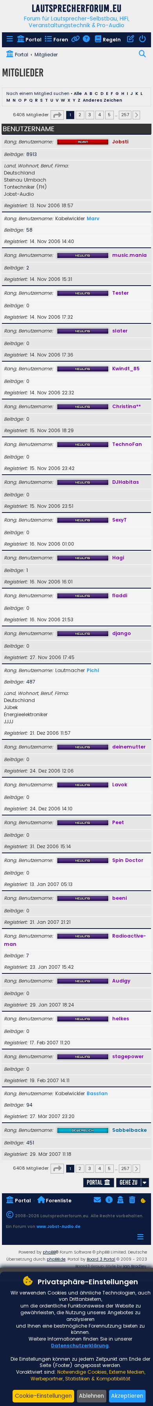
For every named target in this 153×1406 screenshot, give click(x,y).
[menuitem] (10, 40)
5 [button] (109, 114)
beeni (119, 898)
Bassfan (97, 1093)
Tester (120, 293)
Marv (93, 218)
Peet (118, 822)
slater (120, 330)
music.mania (129, 255)
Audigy (121, 980)
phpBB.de (56, 1259)
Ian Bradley (134, 1266)
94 (29, 1104)
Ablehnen (91, 1396)
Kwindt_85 (126, 368)
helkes (120, 1018)
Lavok (119, 784)
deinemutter (129, 746)
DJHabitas (125, 482)
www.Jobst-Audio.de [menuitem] (58, 1227)
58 (29, 230)
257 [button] (125, 114)
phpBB (49, 1252)
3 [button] (89, 114)
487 (30, 681)
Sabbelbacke (129, 1130)
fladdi (119, 595)
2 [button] (79, 114)
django (121, 633)
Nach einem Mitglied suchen (37, 93)
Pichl (93, 670)
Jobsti (120, 141)
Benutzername (29, 129)
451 (30, 1142)
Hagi (118, 557)
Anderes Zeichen (102, 100)
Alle (78, 94)
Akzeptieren (127, 1396)
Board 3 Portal (101, 1259)
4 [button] (99, 114)
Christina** (126, 406)
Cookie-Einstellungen (43, 1396)
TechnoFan (127, 444)
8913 (31, 154)
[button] (57, 115)
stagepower (128, 1056)
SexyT (119, 519)
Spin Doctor (127, 860)
